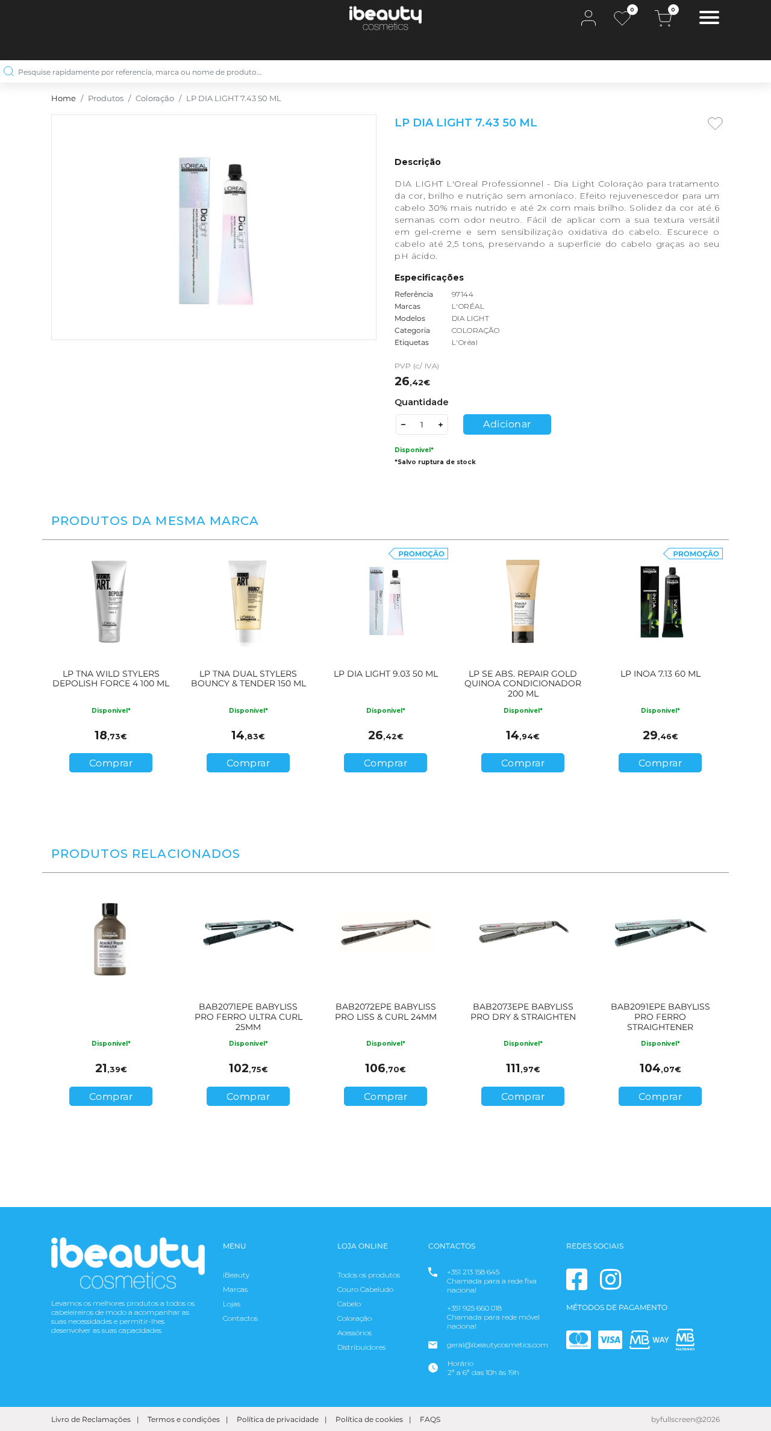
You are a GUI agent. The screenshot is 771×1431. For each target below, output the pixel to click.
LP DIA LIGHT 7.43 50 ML (233, 98)
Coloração (155, 98)
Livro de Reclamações (91, 1419)
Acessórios (354, 1332)
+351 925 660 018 (474, 1307)
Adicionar (507, 424)
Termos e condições (184, 1419)
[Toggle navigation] (709, 19)
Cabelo (349, 1303)
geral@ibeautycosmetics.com (497, 1344)
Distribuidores (361, 1347)
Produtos (105, 98)
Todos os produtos (368, 1274)
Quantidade (422, 402)
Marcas (235, 1289)
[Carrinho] (663, 18)
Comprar (111, 763)
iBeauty (236, 1274)
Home (63, 98)
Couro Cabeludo (365, 1289)
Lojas (231, 1303)
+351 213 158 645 (473, 1271)
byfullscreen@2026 (685, 1419)
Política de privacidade (278, 1419)
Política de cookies (369, 1419)
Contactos (240, 1318)
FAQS (430, 1419)
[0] (622, 18)
